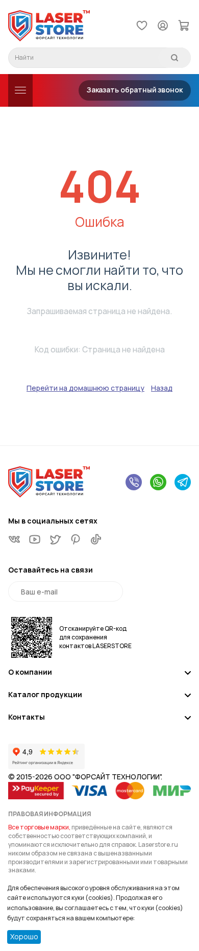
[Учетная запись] (163, 25)
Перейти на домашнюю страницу (85, 388)
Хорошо (24, 936)
